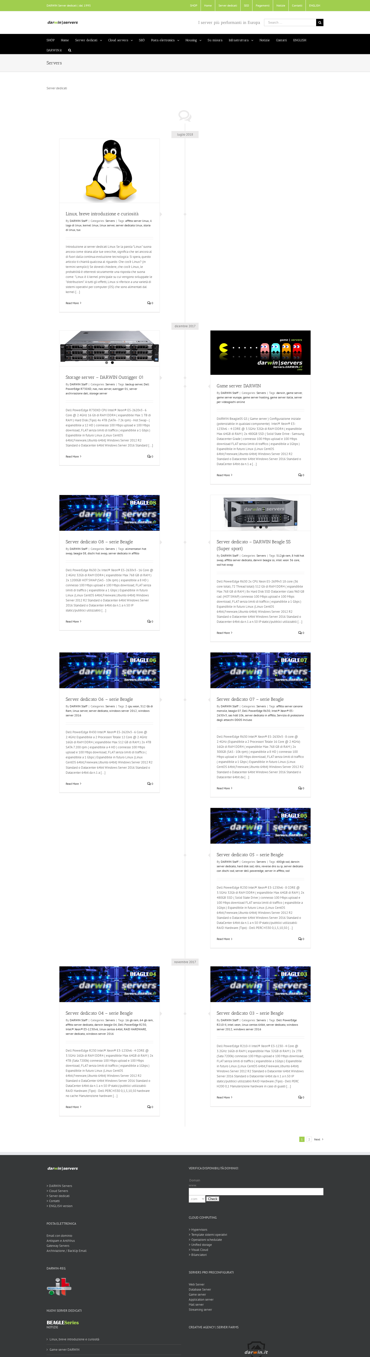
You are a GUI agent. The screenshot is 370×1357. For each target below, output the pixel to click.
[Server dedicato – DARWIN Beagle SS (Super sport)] (260, 513)
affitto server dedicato (238, 560)
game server (294, 393)
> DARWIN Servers (59, 1186)
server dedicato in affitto (123, 553)
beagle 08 (79, 553)
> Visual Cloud (198, 1250)
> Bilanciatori (198, 1255)
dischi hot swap (97, 553)
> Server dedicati (58, 1196)
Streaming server (200, 1309)
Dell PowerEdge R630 (256, 711)
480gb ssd (282, 861)
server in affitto (274, 871)
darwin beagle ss (264, 560)
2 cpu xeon (132, 706)
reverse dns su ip (272, 866)
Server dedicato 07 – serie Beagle (250, 699)
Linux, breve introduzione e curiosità (102, 214)
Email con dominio (59, 1235)
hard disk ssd (245, 866)
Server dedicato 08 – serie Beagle (99, 542)
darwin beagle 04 (105, 1024)
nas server (104, 389)
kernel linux (90, 225)
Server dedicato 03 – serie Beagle (250, 1013)
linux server (107, 225)
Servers (110, 221)
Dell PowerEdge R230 (132, 1024)
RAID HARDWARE (135, 1029)
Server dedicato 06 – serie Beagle (99, 699)
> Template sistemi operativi (208, 1234)
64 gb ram (146, 1020)
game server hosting (256, 397)
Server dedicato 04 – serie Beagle (99, 1013)
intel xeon (234, 1024)
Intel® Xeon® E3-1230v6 (82, 1029)
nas (95, 389)
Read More (72, 303)
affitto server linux (137, 221)
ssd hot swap (225, 564)
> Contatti (53, 1201)
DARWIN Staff (78, 221)
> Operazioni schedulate (205, 1240)
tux (79, 230)
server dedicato (98, 711)
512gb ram (283, 555)
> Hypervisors (198, 1229)
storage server (98, 393)
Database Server (200, 1289)
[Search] (69, 49)
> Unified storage (200, 1245)
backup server (133, 384)
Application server (201, 1299)
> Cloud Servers (57, 1191)
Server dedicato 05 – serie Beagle (250, 854)
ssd (287, 871)
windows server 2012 (123, 711)
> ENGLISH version (59, 1206)
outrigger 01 (120, 389)
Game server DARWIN (239, 386)
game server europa (229, 397)
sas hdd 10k (236, 715)
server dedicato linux (129, 225)
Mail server (196, 1304)
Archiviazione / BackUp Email (67, 1251)
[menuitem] (194, 5)
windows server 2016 (100, 1034)
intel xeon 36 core (287, 560)
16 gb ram (131, 1020)
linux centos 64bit (111, 1029)
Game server (197, 1294)
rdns (257, 866)
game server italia (281, 397)
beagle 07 (234, 711)
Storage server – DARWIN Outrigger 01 (105, 377)
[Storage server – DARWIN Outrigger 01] (109, 347)
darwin (280, 393)
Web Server (196, 1284)
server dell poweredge (249, 871)
